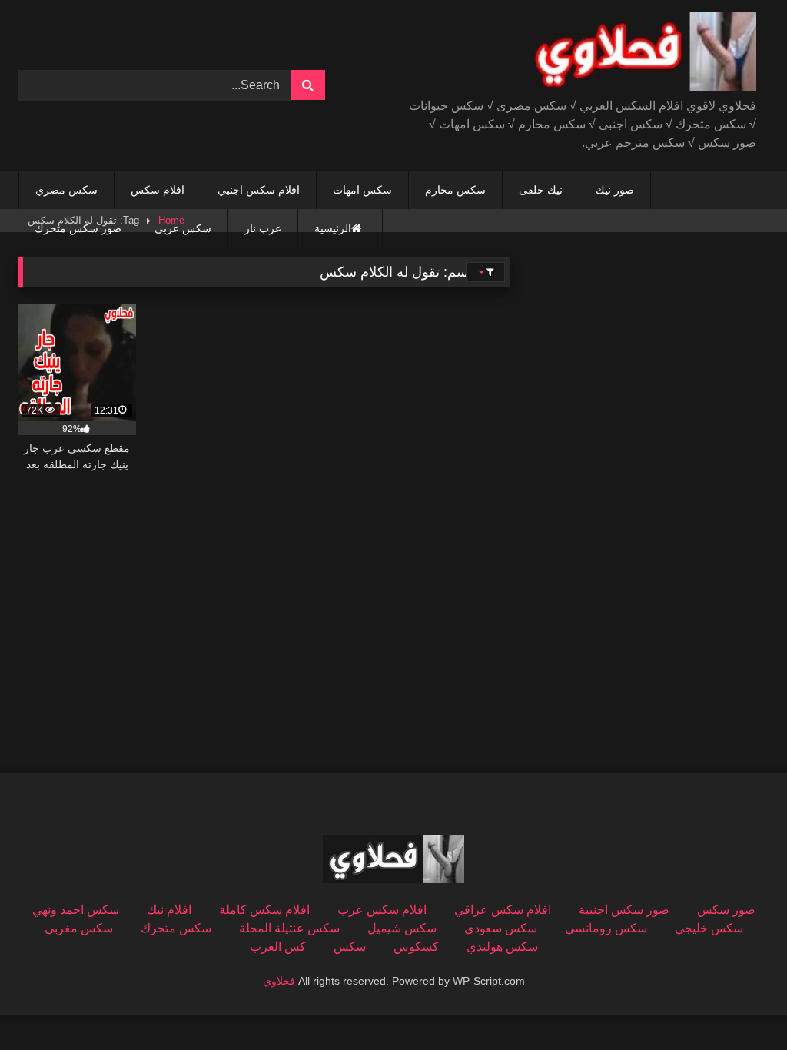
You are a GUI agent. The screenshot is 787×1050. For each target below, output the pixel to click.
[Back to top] (739, 1004)
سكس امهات (362, 190)
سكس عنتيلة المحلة (289, 928)
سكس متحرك (176, 928)
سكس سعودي (500, 928)
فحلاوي (279, 981)
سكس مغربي (79, 928)
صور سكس (726, 909)
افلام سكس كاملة (264, 909)
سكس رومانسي (606, 928)
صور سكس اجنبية (624, 909)
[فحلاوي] (599, 54)
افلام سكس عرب (382, 909)
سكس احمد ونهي (75, 909)
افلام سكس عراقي (502, 909)
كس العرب (278, 946)
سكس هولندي (502, 946)
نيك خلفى (541, 190)
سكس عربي (182, 228)
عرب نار (262, 228)
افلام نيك (169, 909)
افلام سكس (157, 190)
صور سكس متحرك (78, 228)
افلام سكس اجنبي (259, 190)
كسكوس (416, 946)
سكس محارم (455, 190)
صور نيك (615, 190)
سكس (350, 946)
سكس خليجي (709, 928)
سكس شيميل (402, 928)
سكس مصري (66, 190)
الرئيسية (332, 228)
